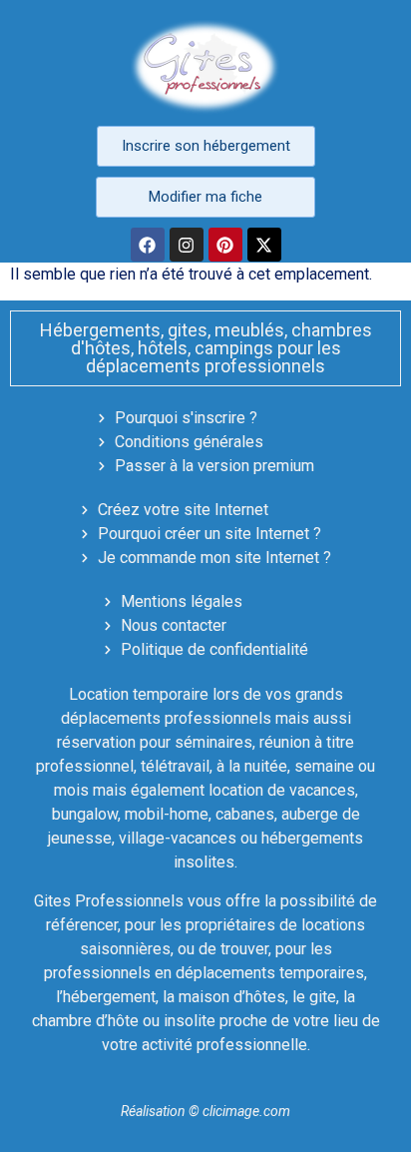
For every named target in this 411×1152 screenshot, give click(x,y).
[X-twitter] (264, 245)
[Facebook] (148, 245)
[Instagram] (187, 245)
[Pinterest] (225, 245)
